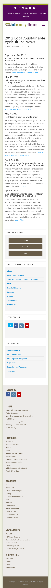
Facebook (16, 325)
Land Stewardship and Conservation (19, 416)
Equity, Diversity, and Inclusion (17, 410)
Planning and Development (17, 358)
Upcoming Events (12, 546)
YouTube (27, 325)
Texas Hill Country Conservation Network (22, 279)
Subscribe (8, 13)
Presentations (11, 456)
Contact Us (11, 305)
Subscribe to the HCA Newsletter (18, 540)
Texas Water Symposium (15, 549)
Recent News (10, 534)
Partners (10, 292)
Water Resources (13, 350)
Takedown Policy (12, 517)
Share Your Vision (12, 508)
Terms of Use (11, 511)
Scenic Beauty (12, 371)
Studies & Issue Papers (14, 453)
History (10, 296)
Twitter (10, 325)
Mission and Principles (15, 275)
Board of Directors (14, 288)
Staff (9, 284)
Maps (8, 450)
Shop (24, 13)
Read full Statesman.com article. (18, 109)
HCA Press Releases (13, 537)
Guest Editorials (11, 543)
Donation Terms (12, 514)
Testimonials (12, 300)
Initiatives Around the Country (17, 468)
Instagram (21, 325)
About (9, 271)
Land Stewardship (14, 354)
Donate (17, 13)
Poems (8, 465)
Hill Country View (12, 444)
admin (16, 46)
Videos (8, 447)
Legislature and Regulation (17, 367)
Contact (26, 16)
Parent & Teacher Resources (16, 459)
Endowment (33, 13)
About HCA (10, 488)
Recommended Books (14, 462)
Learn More (19, 220)
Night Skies (11, 363)
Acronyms (9, 441)
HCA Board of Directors (14, 496)
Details (25, 186)
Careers (43, 13)
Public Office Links (12, 471)
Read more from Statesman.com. (25, 73)
